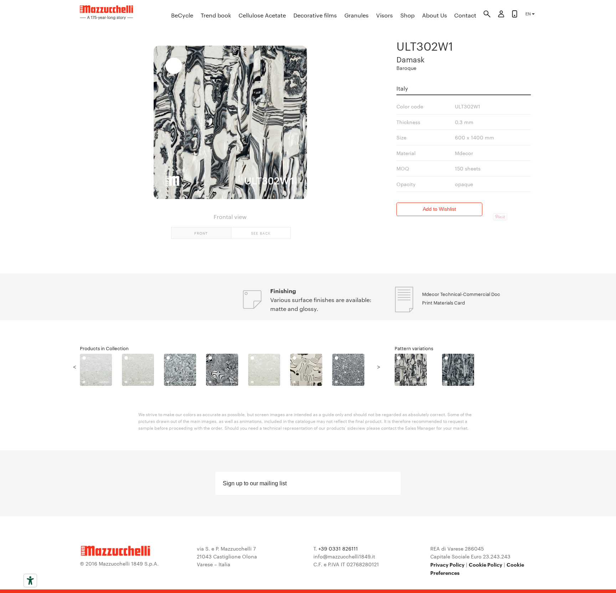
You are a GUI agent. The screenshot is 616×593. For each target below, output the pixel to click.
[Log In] (501, 15)
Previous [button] (74, 366)
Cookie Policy (485, 564)
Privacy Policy (447, 564)
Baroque (406, 67)
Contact (465, 15)
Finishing (283, 291)
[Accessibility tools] (30, 580)
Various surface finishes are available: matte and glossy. (320, 304)
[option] (101, 370)
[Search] (487, 15)
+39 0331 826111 (338, 548)
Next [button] (378, 366)
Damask (410, 59)
